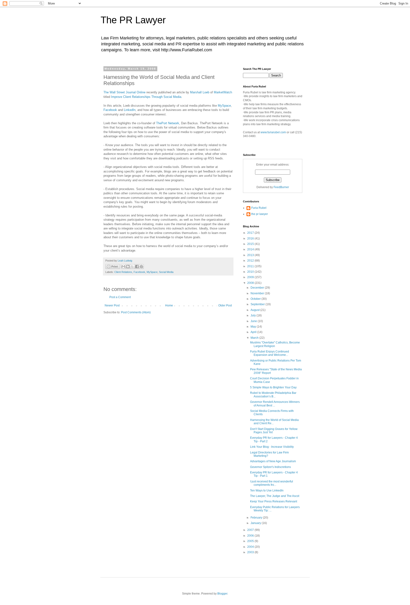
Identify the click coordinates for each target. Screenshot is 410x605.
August (255, 310)
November (258, 293)
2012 (251, 260)
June (254, 321)
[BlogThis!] (128, 266)
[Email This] (123, 266)
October (256, 298)
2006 (251, 535)
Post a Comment (120, 297)
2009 (251, 277)
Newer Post (112, 305)
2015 (251, 244)
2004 (251, 546)
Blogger (222, 593)
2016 (251, 238)
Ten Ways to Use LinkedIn (267, 490)
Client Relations (123, 272)
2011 (251, 266)
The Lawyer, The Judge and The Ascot (274, 496)
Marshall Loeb (199, 92)
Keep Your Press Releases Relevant (273, 501)
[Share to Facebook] (137, 266)
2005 (251, 541)
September (258, 304)
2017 (251, 232)
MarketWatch (223, 92)
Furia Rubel (258, 208)
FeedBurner (281, 187)
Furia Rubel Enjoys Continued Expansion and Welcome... (269, 353)
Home (169, 305)
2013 (251, 255)
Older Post (225, 305)
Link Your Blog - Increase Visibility (272, 446)
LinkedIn (129, 110)
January (256, 523)
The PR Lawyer (133, 20)
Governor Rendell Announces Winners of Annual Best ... (275, 403)
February (257, 517)
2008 (251, 283)
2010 (251, 271)
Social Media (166, 272)
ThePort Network (167, 123)
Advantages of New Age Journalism (273, 461)
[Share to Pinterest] (141, 266)
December (258, 287)
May (254, 326)
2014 (251, 249)
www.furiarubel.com (273, 132)
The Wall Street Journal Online (124, 92)
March (255, 337)
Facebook (110, 110)
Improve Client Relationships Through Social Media (146, 97)
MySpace (224, 105)
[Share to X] (132, 266)
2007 (251, 530)
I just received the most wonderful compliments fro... (271, 483)
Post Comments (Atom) (136, 312)
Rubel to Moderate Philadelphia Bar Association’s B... (273, 394)
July (253, 315)
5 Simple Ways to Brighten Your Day (273, 387)
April (254, 332)
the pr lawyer (259, 214)
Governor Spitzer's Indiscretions (270, 467)
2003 (251, 552)
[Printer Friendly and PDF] (112, 267)
